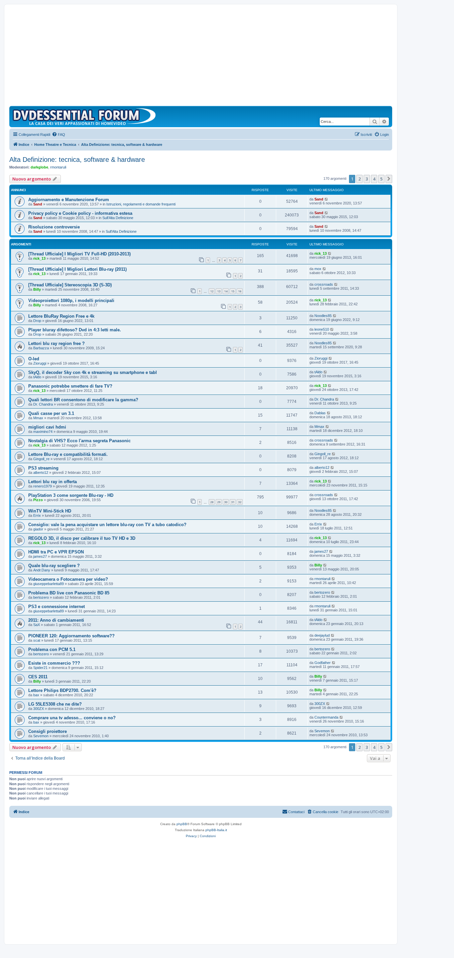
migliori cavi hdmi (47, 427)
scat (36, 640)
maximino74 (43, 432)
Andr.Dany (41, 570)
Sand (37, 204)
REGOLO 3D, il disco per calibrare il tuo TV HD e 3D (81, 538)
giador (38, 529)
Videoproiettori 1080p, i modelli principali (71, 300)
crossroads (323, 284)
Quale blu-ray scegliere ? (54, 565)
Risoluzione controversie (54, 226)
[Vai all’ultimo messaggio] (326, 199)
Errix (37, 515)
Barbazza (41, 348)
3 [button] (367, 179)
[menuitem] (58, 135)
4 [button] (374, 179)
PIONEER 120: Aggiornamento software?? (71, 635)
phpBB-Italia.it (216, 830)
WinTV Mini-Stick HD (49, 510)
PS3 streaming (43, 468)
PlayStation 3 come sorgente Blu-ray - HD (70, 495)
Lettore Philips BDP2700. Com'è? (62, 690)
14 (225, 291)
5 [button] (381, 179)
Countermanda (326, 717)
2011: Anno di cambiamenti (56, 620)
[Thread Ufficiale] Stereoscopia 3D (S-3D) (70, 284)
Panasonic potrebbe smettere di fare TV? (70, 386)
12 (211, 291)
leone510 (321, 329)
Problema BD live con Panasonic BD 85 (68, 592)
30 (225, 502)
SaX (36, 625)
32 (239, 502)
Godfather (322, 663)
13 (218, 291)
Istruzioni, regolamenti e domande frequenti (140, 204)
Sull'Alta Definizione (117, 218)
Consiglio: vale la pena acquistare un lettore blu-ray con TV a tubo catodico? (107, 524)
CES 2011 (38, 676)
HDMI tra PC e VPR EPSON (56, 551)
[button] (389, 179)
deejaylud (322, 635)
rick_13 (39, 258)
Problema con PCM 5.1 (51, 649)
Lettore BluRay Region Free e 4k (61, 316)
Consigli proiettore (47, 731)
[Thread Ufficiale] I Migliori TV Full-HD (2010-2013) (79, 253)
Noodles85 (323, 316)
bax (36, 695)
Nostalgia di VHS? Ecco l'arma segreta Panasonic (79, 440)
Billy (37, 289)
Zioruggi (39, 363)
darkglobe (39, 167)
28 (211, 502)
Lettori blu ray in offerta (52, 481)
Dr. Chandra (43, 404)
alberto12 (40, 473)
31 (232, 502)
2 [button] (359, 179)
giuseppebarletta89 (48, 584)
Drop (37, 321)
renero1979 (42, 486)
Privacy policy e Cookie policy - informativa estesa (80, 213)
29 (218, 502)
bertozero (41, 597)
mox (317, 269)
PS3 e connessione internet (56, 606)
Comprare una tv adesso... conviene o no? (72, 717)
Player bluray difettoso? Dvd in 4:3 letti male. (74, 329)
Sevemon (41, 736)
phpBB (181, 824)
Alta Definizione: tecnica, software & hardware (77, 159)
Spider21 (40, 668)
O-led (33, 358)
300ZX (38, 709)
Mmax (38, 418)
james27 (40, 556)
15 (232, 291)
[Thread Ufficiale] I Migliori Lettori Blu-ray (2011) (77, 269)
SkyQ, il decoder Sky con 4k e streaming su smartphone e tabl (92, 372)
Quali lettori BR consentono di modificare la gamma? (83, 399)
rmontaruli (58, 167)
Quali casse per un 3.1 (51, 413)
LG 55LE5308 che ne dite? (55, 704)
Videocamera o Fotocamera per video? (68, 579)
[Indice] (86, 117)
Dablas (320, 413)
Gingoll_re (41, 459)
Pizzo (38, 500)
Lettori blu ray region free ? (56, 343)
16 (239, 291)
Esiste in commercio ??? (54, 663)
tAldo (37, 377)
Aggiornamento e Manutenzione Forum (68, 199)
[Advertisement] (200, 56)
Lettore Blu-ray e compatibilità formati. (68, 454)
